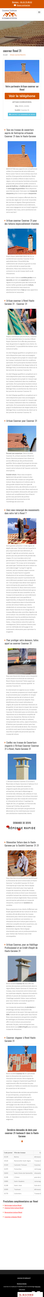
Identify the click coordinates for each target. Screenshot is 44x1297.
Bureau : (22, 2)
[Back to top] (38, 1291)
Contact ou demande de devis (23, 114)
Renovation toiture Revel (13, 1212)
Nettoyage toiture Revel (13, 1205)
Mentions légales (22, 1284)
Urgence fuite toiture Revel (14, 1208)
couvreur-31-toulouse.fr (24, 1278)
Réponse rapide (22, 828)
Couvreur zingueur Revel (13, 1217)
